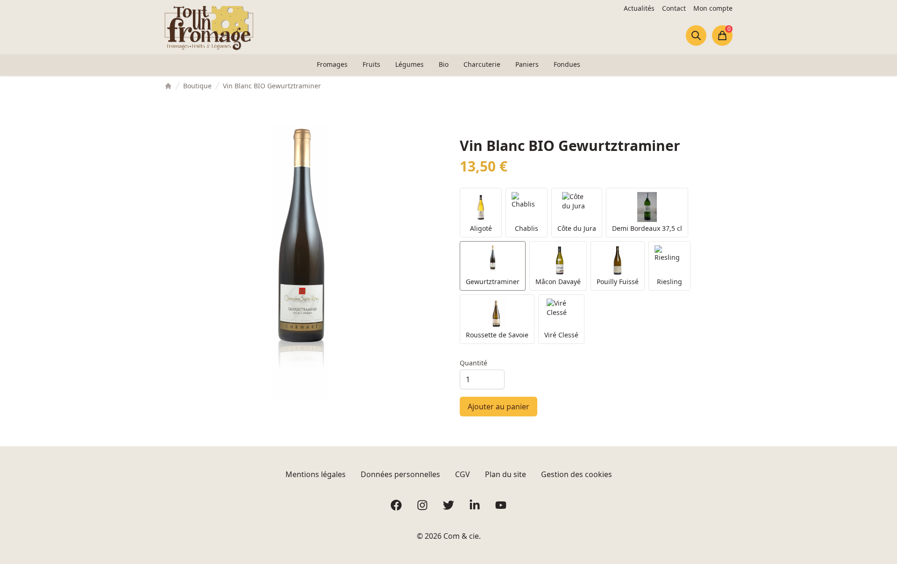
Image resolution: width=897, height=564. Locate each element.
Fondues (567, 64)
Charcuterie (481, 64)
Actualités (639, 8)
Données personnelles (400, 474)
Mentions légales (315, 474)
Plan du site (505, 474)
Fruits (371, 64)
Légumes (409, 64)
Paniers (527, 64)
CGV (462, 474)
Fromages (332, 64)
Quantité (473, 362)
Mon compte (713, 8)
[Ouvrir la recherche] (696, 35)
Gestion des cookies (576, 474)
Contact (674, 8)
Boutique (197, 85)
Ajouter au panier (498, 406)
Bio (443, 64)
